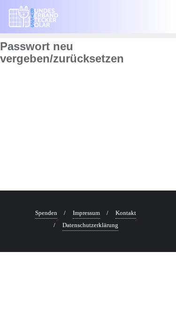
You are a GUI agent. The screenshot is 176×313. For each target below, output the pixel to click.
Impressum (86, 212)
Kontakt (125, 212)
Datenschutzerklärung (90, 225)
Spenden (46, 212)
